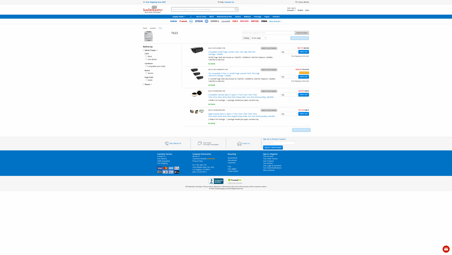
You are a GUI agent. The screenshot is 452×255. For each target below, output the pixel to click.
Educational (232, 160)
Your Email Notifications (272, 168)
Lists (307, 10)
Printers (276, 16)
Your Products (268, 161)
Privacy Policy (197, 161)
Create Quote (233, 171)
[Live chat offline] (446, 249)
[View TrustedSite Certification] (235, 181)
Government (232, 158)
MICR (212, 16)
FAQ (229, 166)
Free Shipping (162, 163)
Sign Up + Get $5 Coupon (273, 148)
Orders (300, 10)
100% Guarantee (163, 161)
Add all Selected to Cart (299, 38)
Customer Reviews (199, 158)
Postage (257, 16)
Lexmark (153, 28)
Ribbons (247, 16)
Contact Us (229, 2)
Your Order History (270, 158)
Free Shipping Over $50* (156, 2)
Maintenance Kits (224, 16)
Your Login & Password (272, 165)
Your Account (268, 156)
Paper (266, 16)
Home (145, 28)
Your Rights (232, 169)
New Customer (269, 170)
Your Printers (268, 163)
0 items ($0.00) (303, 2)
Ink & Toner (201, 16)
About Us (196, 156)
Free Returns (162, 158)
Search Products (301, 33)
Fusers (238, 16)
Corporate (232, 163)
